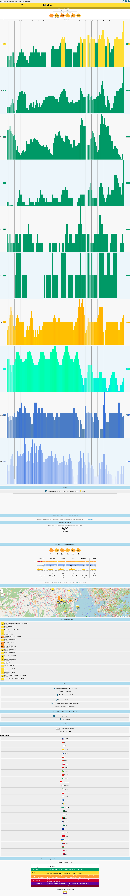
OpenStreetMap (122, 616)
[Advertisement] (40, 503)
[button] (70, 601)
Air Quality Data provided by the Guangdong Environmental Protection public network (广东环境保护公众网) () (65, 519)
